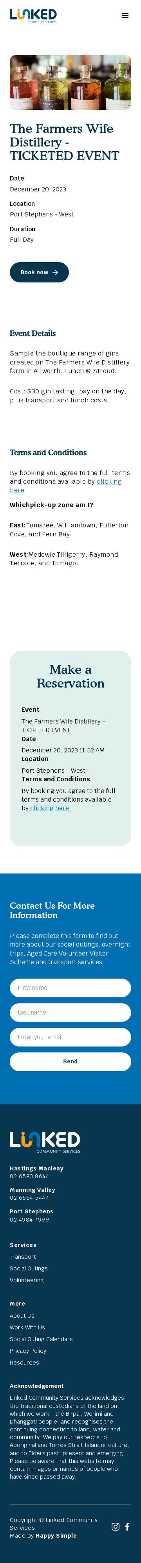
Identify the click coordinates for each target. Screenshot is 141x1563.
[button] (124, 16)
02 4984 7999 (29, 1219)
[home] (31, 16)
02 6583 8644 (29, 1176)
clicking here (49, 808)
